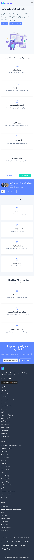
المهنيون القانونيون (5, 418)
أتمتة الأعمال (4, 488)
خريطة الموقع (4, 530)
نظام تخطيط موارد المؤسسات (8, 491)
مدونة (2, 512)
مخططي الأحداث (5, 424)
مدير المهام (3, 460)
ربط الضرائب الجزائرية (6, 494)
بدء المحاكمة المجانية (10, 360)
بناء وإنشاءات (4, 433)
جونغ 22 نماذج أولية (5, 482)
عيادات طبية (4, 390)
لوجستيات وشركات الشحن (7, 399)
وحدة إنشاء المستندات (6, 475)
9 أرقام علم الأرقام (5, 479)
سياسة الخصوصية (19, 541)
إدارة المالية (4, 463)
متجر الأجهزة (4, 412)
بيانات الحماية (28, 541)
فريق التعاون (4, 472)
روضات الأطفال (4, 430)
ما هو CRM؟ (4, 497)
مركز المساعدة (4, 506)
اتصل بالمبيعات (17, 23)
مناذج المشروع (4, 524)
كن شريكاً (8, 537)
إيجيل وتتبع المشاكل (5, 469)
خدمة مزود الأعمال (5, 421)
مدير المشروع (4, 454)
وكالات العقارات (5, 436)
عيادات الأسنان (4, 393)
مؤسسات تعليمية (5, 427)
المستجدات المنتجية (5, 518)
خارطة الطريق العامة (6, 549)
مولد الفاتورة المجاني (6, 527)
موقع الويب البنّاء (5, 457)
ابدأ (6, 23)
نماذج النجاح (4, 515)
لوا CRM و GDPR (15, 545)
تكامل (2, 541)
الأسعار (2, 537)
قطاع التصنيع (4, 402)
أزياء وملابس (4, 409)
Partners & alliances (23, 537)
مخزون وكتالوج (4, 451)
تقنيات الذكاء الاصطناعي (6, 448)
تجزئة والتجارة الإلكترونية (7, 406)
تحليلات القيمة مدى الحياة (7, 485)
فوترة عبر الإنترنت (5, 466)
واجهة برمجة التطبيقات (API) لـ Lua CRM (11, 509)
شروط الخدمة (9, 541)
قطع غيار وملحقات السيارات (7, 415)
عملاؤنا (14, 537)
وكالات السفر (4, 396)
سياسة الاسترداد (5, 545)
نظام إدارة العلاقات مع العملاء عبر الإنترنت (11, 445)
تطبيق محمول (4, 521)
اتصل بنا (23, 545)
